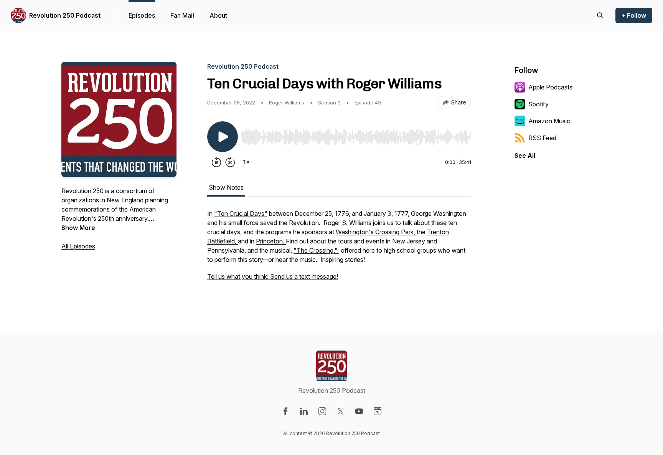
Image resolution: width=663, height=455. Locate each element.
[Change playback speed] (246, 162)
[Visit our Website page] (377, 411)
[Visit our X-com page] (341, 411)
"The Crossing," (316, 250)
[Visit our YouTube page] (359, 411)
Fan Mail (182, 15)
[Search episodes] (600, 15)
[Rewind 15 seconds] (216, 162)
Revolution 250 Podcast (65, 15)
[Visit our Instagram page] (322, 411)
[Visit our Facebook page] (285, 411)
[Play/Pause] (222, 136)
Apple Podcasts (550, 87)
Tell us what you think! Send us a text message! (272, 276)
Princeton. (271, 241)
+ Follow (634, 15)
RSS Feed (542, 138)
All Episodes (78, 246)
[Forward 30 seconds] (230, 162)
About (218, 15)
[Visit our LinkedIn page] (304, 411)
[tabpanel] (339, 249)
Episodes (142, 15)
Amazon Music (549, 121)
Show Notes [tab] (226, 187)
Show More (78, 228)
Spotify (538, 104)
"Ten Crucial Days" (240, 213)
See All (525, 155)
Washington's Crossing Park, (376, 232)
